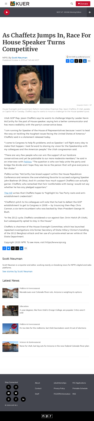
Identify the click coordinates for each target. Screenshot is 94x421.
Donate (84, 3)
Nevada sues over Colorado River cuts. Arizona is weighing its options (51, 292)
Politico (28, 161)
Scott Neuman (19, 57)
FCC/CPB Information (62, 394)
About (37, 383)
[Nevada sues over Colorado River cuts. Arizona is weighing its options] (10, 293)
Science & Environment (30, 342)
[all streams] (90, 12)
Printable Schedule (80, 388)
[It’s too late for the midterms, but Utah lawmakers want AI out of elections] (10, 328)
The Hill (8, 193)
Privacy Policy (59, 388)
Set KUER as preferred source (79, 57)
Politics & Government (30, 288)
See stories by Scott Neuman (17, 271)
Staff (37, 394)
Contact (38, 388)
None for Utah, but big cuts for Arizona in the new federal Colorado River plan (54, 346)
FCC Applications (79, 383)
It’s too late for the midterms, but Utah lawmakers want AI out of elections (53, 328)
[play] (7, 12)
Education (24, 306)
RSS (74, 394)
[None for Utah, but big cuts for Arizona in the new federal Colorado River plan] (10, 346)
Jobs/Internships (60, 383)
